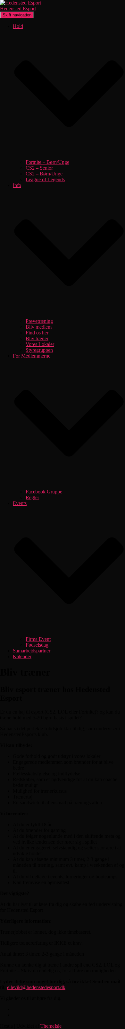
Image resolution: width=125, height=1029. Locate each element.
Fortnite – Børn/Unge (47, 162)
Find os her (37, 332)
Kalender (22, 656)
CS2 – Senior (39, 168)
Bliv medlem (39, 327)
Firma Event (38, 639)
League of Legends (45, 179)
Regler (32, 497)
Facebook (18, 1011)
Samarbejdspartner (31, 650)
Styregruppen (39, 350)
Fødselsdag (37, 645)
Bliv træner (37, 338)
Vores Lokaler (40, 344)
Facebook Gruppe (44, 491)
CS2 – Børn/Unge (44, 173)
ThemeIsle (51, 1026)
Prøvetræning (39, 321)
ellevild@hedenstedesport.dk (36, 987)
